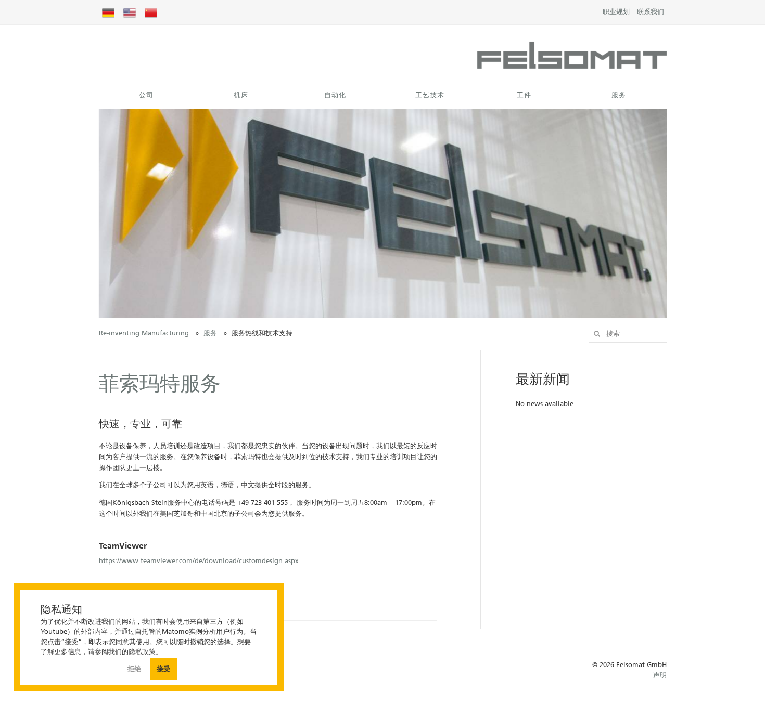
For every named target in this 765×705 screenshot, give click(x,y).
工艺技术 (429, 95)
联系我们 (650, 12)
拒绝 (135, 669)
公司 (146, 95)
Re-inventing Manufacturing (144, 333)
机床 (241, 95)
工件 (524, 95)
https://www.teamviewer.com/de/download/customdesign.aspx (199, 561)
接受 (163, 669)
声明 (660, 675)
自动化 (335, 95)
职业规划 (616, 12)
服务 (618, 95)
